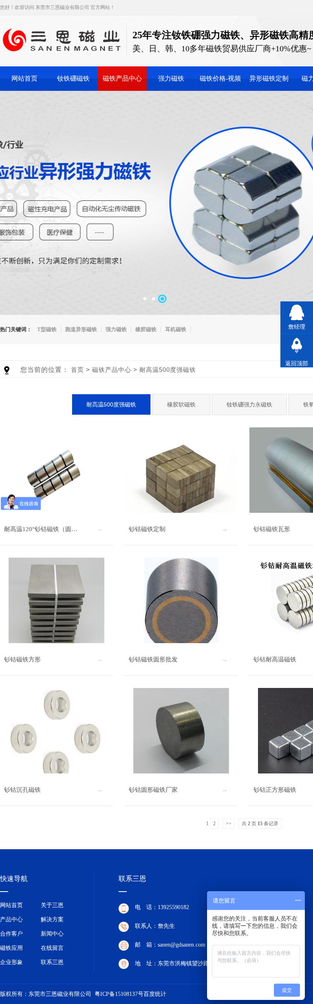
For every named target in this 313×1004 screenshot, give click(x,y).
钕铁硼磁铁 (73, 78)
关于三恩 (52, 905)
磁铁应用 (11, 948)
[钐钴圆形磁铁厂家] (181, 736)
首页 (77, 369)
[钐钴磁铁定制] (181, 475)
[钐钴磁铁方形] (56, 605)
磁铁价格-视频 (220, 78)
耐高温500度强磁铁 (167, 369)
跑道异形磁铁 (81, 329)
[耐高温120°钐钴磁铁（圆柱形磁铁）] (56, 475)
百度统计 (154, 994)
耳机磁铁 (175, 329)
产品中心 (11, 919)
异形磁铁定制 (269, 78)
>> (228, 823)
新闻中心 (52, 934)
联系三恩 (52, 962)
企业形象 (11, 962)
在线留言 (52, 948)
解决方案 (52, 919)
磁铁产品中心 (122, 78)
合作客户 (11, 934)
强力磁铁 (171, 78)
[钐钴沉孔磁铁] (56, 736)
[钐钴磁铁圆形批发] (181, 605)
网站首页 (24, 78)
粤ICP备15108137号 (119, 994)
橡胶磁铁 (145, 329)
